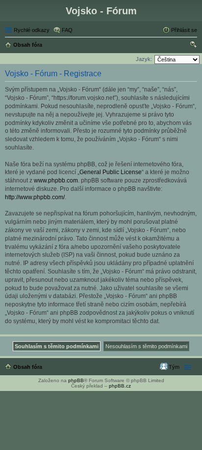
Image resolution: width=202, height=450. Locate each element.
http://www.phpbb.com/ (35, 197)
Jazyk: (144, 59)
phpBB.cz (120, 386)
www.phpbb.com (56, 180)
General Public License (110, 172)
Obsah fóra (27, 367)
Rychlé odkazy (32, 30)
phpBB (76, 380)
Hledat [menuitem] (193, 46)
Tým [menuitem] (174, 367)
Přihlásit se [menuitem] (184, 30)
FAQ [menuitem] (67, 30)
